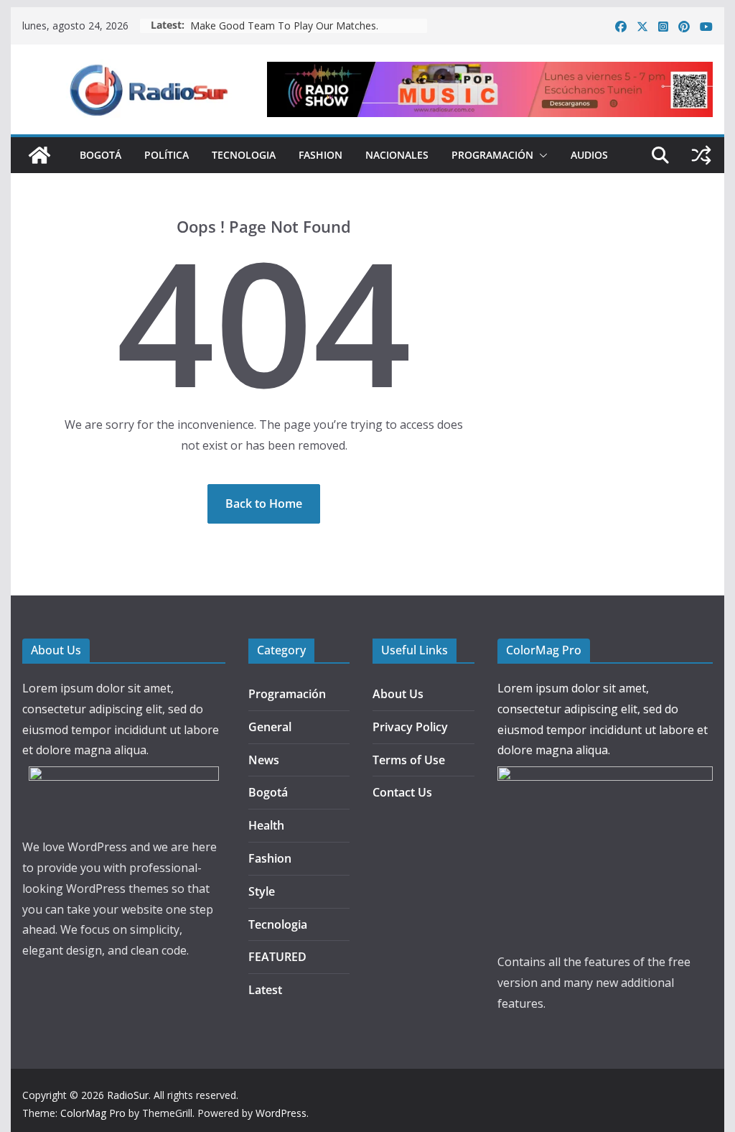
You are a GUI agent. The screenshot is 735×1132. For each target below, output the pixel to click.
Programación (492, 155)
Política (166, 155)
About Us (398, 694)
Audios (589, 155)
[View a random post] (701, 155)
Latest (265, 990)
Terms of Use (409, 760)
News (263, 760)
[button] (540, 155)
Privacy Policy (410, 727)
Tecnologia (244, 155)
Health (266, 825)
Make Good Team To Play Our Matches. (284, 25)
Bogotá (100, 155)
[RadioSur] (39, 155)
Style (261, 891)
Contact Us (402, 792)
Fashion (320, 155)
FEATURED (277, 957)
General (269, 727)
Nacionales (397, 155)
